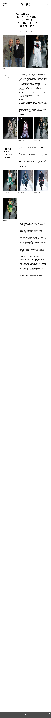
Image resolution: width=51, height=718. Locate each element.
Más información (39, 715)
